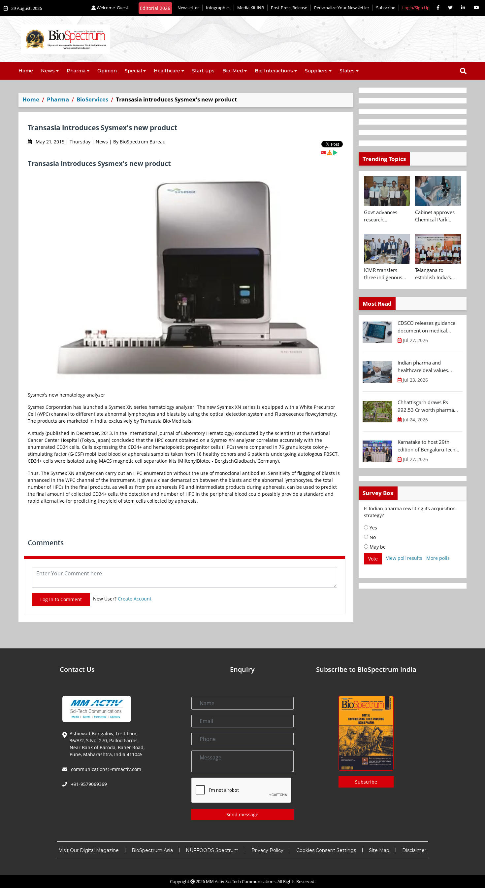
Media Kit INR (250, 8)
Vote (373, 559)
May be (377, 547)
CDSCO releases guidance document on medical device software (426, 327)
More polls (438, 558)
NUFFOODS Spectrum (212, 850)
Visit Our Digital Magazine (89, 850)
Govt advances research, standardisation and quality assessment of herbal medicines (386, 216)
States (347, 71)
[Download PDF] (329, 152)
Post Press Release (289, 8)
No (372, 537)
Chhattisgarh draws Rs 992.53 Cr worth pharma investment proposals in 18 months (429, 406)
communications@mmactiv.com (105, 769)
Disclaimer (414, 850)
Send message (242, 814)
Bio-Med (232, 71)
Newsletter (188, 8)
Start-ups (203, 71)
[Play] (335, 152)
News (48, 71)
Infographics (218, 8)
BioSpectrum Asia (152, 850)
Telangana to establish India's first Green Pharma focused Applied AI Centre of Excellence (438, 274)
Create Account (134, 599)
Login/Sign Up (416, 8)
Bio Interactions (274, 71)
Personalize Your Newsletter (341, 8)
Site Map (379, 850)
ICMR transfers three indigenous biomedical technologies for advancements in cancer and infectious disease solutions (384, 274)
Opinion (107, 71)
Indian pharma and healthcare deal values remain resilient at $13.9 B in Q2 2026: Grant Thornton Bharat (429, 366)
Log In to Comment (61, 599)
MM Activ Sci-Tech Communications (240, 881)
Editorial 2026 (155, 8)
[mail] (323, 152)
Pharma (76, 71)
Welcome (112, 8)
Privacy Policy (267, 850)
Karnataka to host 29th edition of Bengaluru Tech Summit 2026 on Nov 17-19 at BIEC (429, 446)
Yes (372, 527)
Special (133, 71)
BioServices (92, 99)
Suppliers (316, 71)
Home (25, 71)
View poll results (404, 558)
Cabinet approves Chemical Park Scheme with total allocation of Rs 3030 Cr (435, 216)
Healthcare (167, 71)
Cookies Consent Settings (326, 850)
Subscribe (385, 8)
